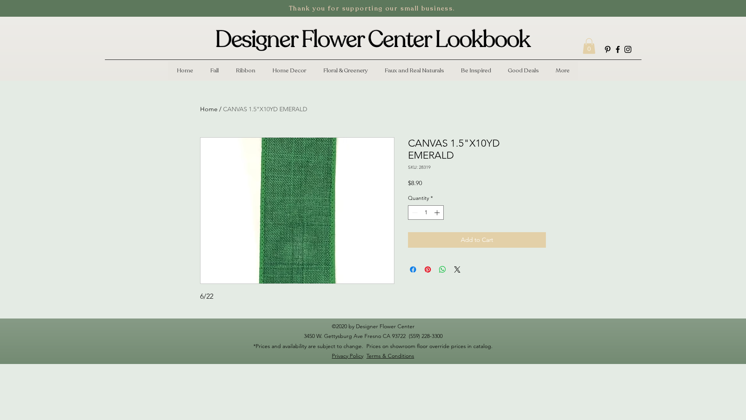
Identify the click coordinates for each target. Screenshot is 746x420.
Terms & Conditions (390, 355)
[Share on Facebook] (413, 269)
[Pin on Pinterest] (427, 269)
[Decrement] (414, 212)
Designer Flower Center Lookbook (372, 40)
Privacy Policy (347, 355)
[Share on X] (457, 269)
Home (209, 109)
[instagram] (628, 49)
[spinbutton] (426, 212)
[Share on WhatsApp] (442, 269)
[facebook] (617, 49)
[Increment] (438, 212)
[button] (589, 46)
